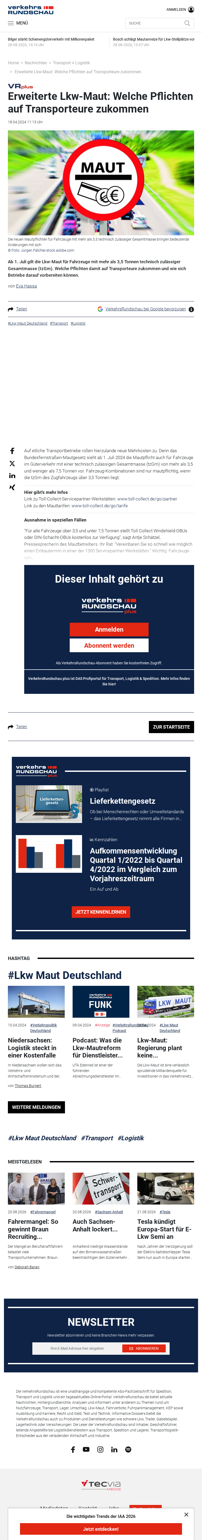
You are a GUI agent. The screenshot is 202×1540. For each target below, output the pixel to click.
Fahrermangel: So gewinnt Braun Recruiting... (33, 1229)
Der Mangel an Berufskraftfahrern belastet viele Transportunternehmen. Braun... (35, 1252)
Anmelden (109, 629)
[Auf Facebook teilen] (12, 451)
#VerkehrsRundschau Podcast (130, 1028)
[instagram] (100, 1449)
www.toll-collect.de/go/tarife (100, 505)
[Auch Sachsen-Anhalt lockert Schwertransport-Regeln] (101, 1189)
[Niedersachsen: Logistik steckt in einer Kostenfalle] (36, 1002)
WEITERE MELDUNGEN (36, 1107)
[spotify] (128, 1449)
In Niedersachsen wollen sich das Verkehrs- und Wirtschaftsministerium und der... (35, 1070)
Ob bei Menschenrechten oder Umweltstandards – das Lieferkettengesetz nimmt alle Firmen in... (137, 815)
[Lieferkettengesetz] (49, 804)
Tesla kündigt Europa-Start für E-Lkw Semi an (164, 1229)
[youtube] (86, 1449)
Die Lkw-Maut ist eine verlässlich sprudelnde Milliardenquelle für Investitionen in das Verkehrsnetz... (165, 1070)
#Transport (97, 1138)
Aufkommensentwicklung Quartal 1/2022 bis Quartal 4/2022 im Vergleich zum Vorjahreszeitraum (136, 864)
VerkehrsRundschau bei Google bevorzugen (145, 308)
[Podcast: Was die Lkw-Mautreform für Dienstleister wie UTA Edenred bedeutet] (101, 1002)
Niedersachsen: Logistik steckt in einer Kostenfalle (32, 1048)
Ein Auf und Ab (104, 889)
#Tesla (165, 1212)
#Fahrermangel (42, 1212)
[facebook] (73, 1449)
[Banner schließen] (185, 1514)
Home (13, 62)
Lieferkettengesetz (122, 801)
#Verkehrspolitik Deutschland (43, 1028)
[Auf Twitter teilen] (12, 463)
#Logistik (130, 1138)
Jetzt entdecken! (101, 1529)
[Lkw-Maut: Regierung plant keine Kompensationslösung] (165, 1002)
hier (111, 684)
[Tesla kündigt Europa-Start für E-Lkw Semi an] (165, 1189)
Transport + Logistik (71, 62)
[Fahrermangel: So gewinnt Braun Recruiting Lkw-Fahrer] (36, 1189)
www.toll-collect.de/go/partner (147, 498)
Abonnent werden (109, 645)
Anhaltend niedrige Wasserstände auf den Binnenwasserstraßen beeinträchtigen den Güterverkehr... (101, 1252)
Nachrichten (36, 62)
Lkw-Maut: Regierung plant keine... (159, 1048)
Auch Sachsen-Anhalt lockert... (95, 1225)
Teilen (21, 308)
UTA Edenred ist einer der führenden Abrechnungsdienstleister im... (97, 1070)
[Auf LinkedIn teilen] (12, 475)
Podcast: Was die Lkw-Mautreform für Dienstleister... (98, 1048)
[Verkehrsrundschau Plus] (20, 86)
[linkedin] (114, 1449)
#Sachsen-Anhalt (109, 1212)
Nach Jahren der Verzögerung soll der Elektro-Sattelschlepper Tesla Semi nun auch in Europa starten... (165, 1252)
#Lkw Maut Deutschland (65, 975)
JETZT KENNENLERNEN (100, 912)
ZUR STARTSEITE (171, 727)
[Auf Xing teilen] (12, 487)
